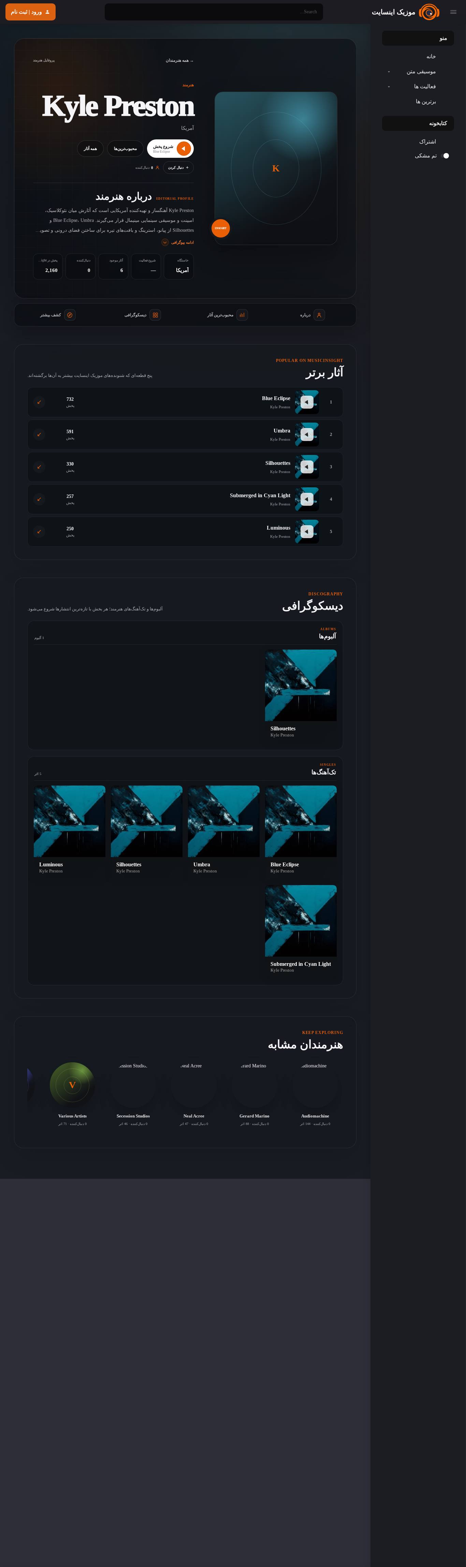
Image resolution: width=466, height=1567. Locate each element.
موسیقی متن (421, 71)
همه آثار (90, 148)
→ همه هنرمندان (180, 60)
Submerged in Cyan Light (260, 495)
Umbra (282, 430)
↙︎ (39, 402)
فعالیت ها (425, 86)
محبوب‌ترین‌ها (125, 148)
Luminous (278, 528)
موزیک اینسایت (394, 12)
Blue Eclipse (276, 398)
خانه (431, 56)
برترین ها (426, 101)
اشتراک (427, 141)
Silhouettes (277, 463)
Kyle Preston (282, 734)
